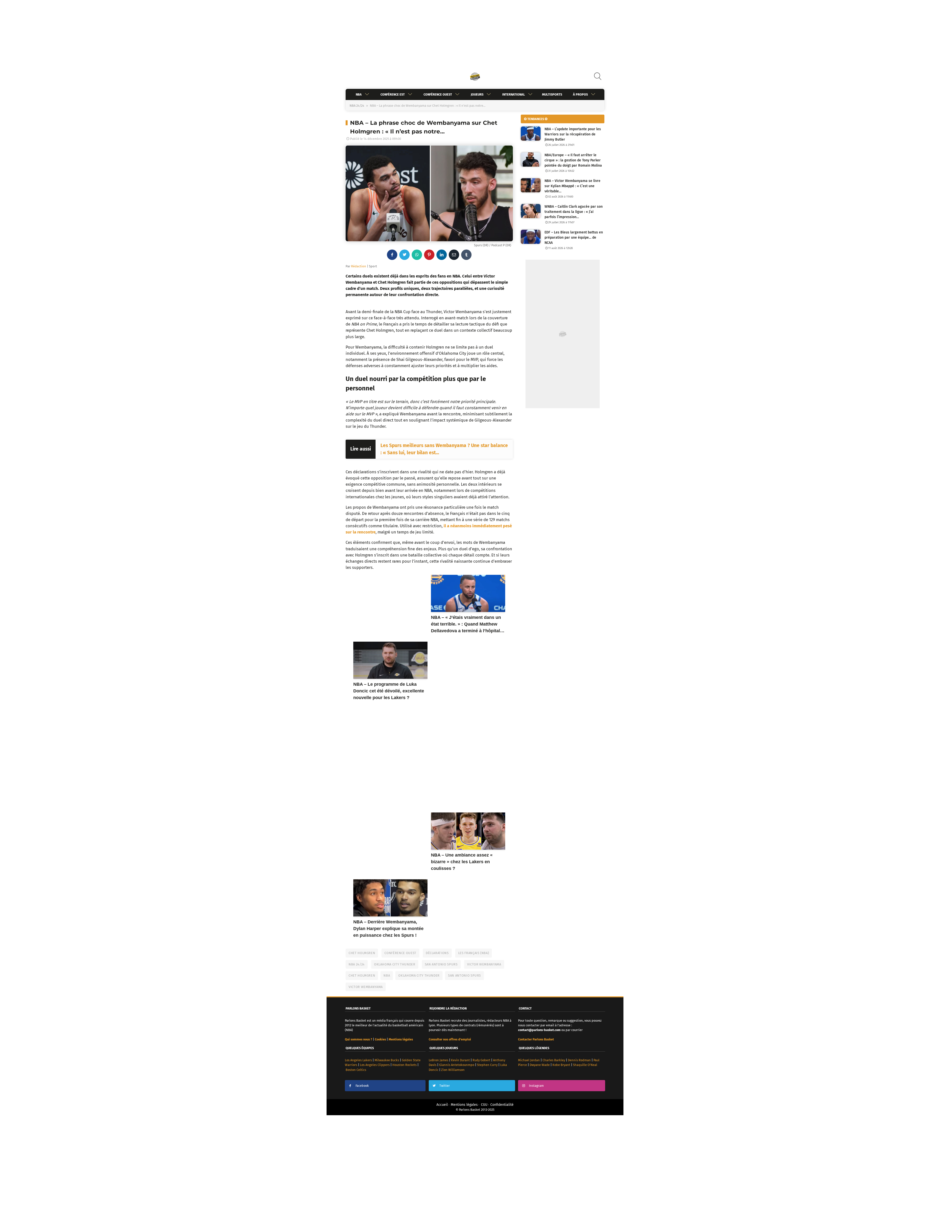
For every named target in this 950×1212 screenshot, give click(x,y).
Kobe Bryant (561, 1065)
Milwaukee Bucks (387, 1060)
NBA (359, 94)
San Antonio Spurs (441, 964)
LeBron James (438, 1060)
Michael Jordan (529, 1060)
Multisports (552, 94)
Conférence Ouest (438, 94)
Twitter (444, 1085)
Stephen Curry (487, 1065)
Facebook (362, 1085)
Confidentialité (502, 1105)
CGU (484, 1105)
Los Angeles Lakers (358, 1060)
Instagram (536, 1085)
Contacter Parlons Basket (536, 1039)
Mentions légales (464, 1105)
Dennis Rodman (579, 1060)
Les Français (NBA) (473, 953)
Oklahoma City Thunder (394, 964)
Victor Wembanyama (484, 964)
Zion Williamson (453, 1070)
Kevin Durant (460, 1060)
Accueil (442, 1105)
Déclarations (437, 953)
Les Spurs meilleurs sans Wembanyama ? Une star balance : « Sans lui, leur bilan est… (444, 449)
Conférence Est (392, 94)
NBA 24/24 (357, 105)
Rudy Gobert (481, 1060)
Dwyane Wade (540, 1065)
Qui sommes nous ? (358, 1039)
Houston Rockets (404, 1065)
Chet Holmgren (362, 953)
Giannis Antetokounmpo (456, 1065)
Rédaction (358, 266)
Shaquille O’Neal (585, 1065)
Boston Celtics (356, 1070)
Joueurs (477, 94)
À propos (580, 94)
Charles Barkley (554, 1060)
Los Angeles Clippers (375, 1065)
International (513, 94)
